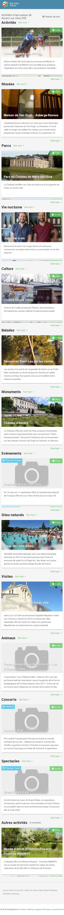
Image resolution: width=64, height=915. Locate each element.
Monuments (11, 392)
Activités (8, 22)
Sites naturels (12, 515)
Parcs (6, 146)
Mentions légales (35, 909)
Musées (7, 84)
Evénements (11, 453)
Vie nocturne (11, 207)
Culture (7, 269)
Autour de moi (51, 16)
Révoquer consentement (53, 909)
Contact (23, 909)
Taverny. (15, 894)
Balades (7, 330)
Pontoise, (7, 894)
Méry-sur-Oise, (31, 890)
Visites (7, 576)
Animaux (8, 638)
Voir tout (24, 22)
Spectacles (10, 761)
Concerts (9, 699)
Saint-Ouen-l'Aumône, (47, 890)
